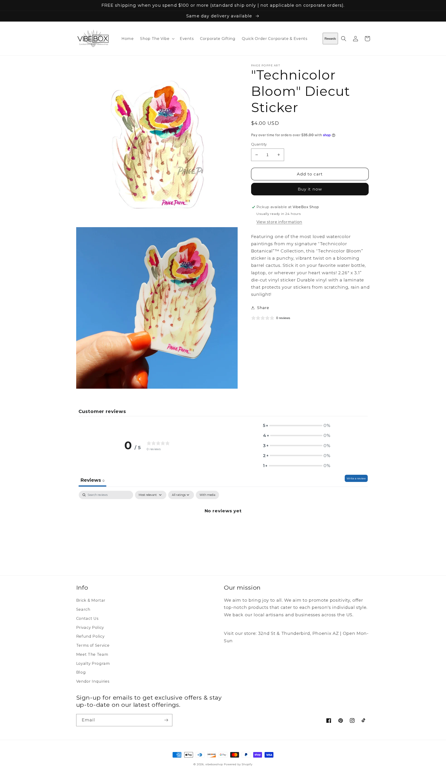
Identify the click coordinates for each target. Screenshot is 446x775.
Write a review (356, 478)
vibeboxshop (214, 764)
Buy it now (310, 189)
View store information (279, 221)
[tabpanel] (223, 526)
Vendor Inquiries (92, 681)
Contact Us (87, 618)
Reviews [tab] (92, 480)
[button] (157, 38)
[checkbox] (207, 495)
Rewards (330, 38)
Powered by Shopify (238, 764)
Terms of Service (93, 645)
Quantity (259, 144)
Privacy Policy (90, 627)
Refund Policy (90, 636)
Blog (81, 672)
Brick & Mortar (91, 600)
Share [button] (263, 307)
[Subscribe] (166, 720)
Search (83, 609)
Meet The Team (92, 654)
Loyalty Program (93, 663)
